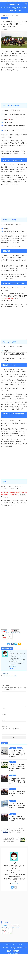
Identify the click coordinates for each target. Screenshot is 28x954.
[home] (12, 668)
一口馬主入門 (5, 673)
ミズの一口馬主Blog (12, 4)
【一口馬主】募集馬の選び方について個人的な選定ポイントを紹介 (17, 793)
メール (4, 714)
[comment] (19, 644)
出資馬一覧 (13, 666)
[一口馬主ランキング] (15, 631)
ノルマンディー (9, 675)
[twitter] (8, 644)
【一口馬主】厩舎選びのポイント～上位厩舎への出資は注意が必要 (17, 819)
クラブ (4, 675)
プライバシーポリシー (10, 944)
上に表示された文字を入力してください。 (11, 728)
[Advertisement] (14, 87)
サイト (3, 720)
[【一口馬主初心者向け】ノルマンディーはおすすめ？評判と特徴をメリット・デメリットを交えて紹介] (15, 644)
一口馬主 (15, 675)
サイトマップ (19, 944)
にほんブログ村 (5, 632)
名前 (3, 708)
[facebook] (12, 644)
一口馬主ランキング (15, 632)
